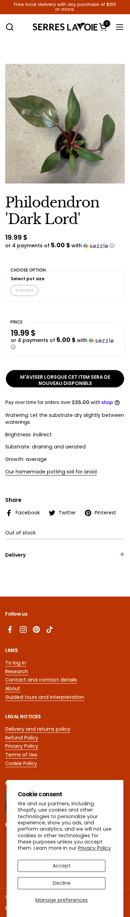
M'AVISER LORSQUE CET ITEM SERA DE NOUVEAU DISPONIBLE (65, 380)
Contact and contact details (41, 679)
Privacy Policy (94, 848)
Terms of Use (21, 754)
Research (16, 671)
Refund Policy (21, 737)
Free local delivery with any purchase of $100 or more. (65, 7)
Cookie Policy (21, 763)
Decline (62, 883)
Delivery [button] (15, 554)
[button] (9, 27)
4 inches (24, 290)
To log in (15, 662)
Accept (62, 865)
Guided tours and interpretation (44, 697)
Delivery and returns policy (37, 729)
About (12, 688)
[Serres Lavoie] (65, 26)
